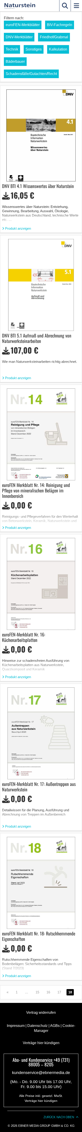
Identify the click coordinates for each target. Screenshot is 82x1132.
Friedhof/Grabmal (54, 37)
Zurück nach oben (59, 1117)
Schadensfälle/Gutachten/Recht (31, 74)
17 (59, 992)
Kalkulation (58, 49)
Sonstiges (34, 49)
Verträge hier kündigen (41, 1043)
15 (37, 992)
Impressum (16, 1026)
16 (48, 992)
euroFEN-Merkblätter (23, 25)
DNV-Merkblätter (19, 37)
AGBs (55, 1026)
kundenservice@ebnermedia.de (41, 1072)
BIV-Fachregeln (59, 25)
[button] (65, 5)
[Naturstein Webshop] (19, 6)
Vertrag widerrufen (41, 1012)
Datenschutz (37, 1026)
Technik (12, 49)
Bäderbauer (15, 61)
